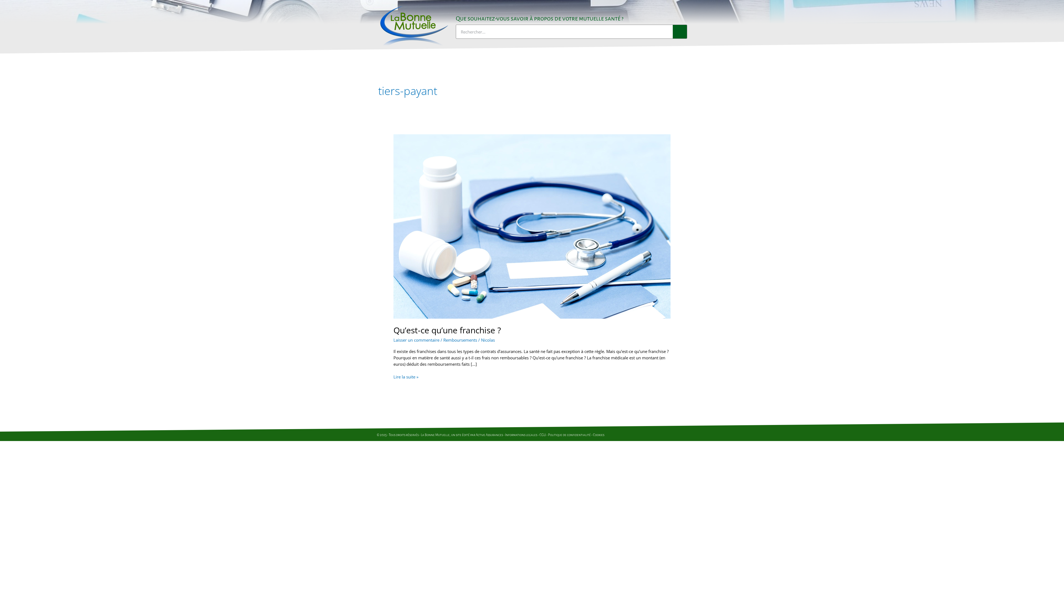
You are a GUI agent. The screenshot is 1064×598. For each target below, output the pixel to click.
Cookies (598, 435)
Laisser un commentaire (416, 340)
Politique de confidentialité (569, 435)
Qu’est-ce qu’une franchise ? (447, 330)
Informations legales (521, 435)
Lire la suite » (405, 377)
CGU (542, 435)
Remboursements (460, 340)
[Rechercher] (680, 31)
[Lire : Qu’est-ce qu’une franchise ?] (532, 226)
